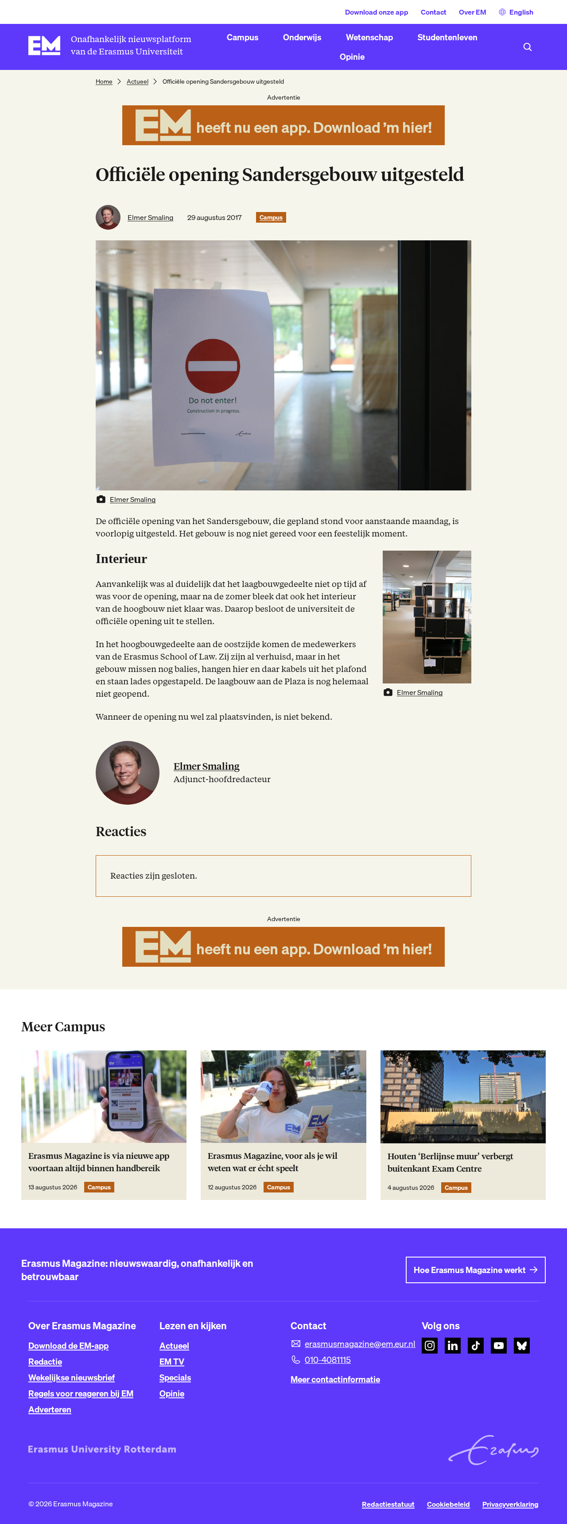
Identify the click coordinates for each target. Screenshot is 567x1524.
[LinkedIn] (453, 1346)
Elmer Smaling (150, 217)
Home (104, 81)
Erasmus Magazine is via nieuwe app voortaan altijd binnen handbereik (98, 1162)
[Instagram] (430, 1346)
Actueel (137, 81)
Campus (271, 217)
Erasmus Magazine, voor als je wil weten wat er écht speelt (273, 1162)
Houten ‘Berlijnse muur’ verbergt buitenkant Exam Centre (450, 1162)
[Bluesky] (522, 1346)
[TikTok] (476, 1346)
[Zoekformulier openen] (528, 47)
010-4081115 (328, 1360)
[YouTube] (499, 1346)
